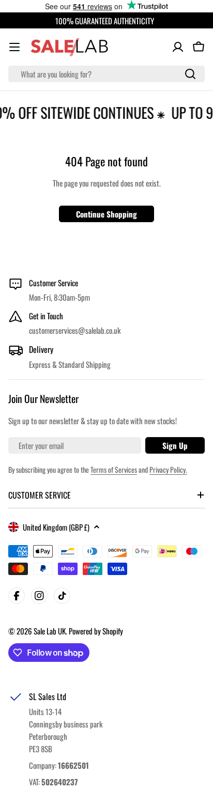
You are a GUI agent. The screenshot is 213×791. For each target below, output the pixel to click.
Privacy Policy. (168, 469)
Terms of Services (113, 469)
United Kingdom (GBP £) (56, 527)
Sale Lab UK (50, 631)
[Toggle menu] (14, 47)
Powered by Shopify (96, 631)
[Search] (190, 74)
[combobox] (106, 74)
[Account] (178, 47)
